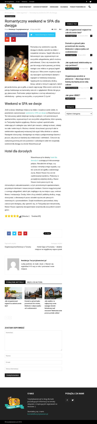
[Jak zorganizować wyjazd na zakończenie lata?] (13, 293)
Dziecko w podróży (40, 7)
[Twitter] (90, 1)
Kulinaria (64, 7)
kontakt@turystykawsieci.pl (37, 414)
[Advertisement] (16, 169)
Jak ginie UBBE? (72, 95)
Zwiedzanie (54, 7)
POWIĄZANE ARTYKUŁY (15, 282)
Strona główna (9, 1)
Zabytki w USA (70, 98)
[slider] (12, 216)
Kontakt (31, 1)
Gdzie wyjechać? (25, 7)
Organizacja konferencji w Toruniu (18, 247)
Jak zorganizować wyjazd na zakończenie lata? (13, 303)
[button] (89, 7)
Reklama (24, 1)
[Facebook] (86, 1)
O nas (18, 1)
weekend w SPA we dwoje (36, 113)
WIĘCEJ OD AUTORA (34, 282)
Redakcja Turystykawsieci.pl (19, 29)
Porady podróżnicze (78, 7)
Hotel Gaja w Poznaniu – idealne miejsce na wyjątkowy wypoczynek (48, 248)
